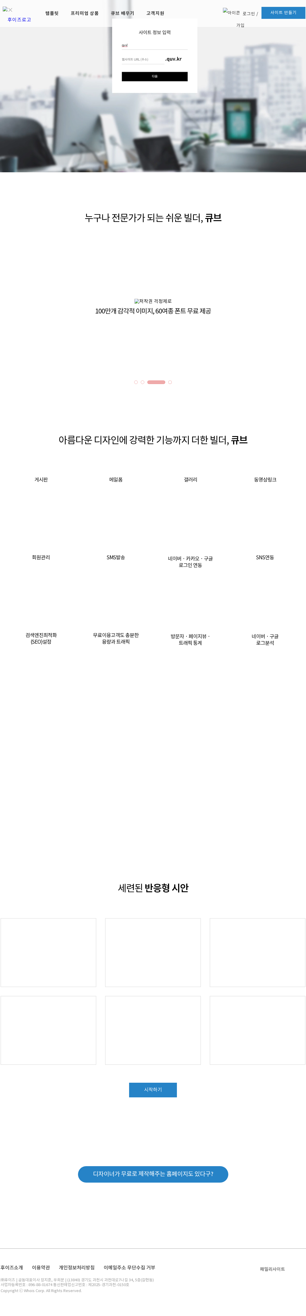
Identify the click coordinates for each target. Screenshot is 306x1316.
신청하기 (153, 799)
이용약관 (41, 1267)
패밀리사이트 (272, 1269)
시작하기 (153, 1090)
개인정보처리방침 (77, 1267)
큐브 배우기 (122, 13)
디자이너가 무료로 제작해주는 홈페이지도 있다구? (153, 1174)
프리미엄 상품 (85, 13)
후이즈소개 (12, 1267)
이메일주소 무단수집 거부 (129, 1267)
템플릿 (52, 13)
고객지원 (155, 13)
